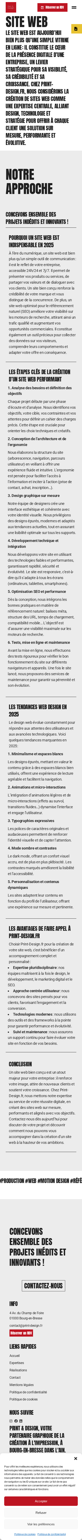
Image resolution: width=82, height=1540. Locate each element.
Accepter (41, 1501)
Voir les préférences (41, 1524)
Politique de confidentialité (51, 1534)
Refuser (41, 1512)
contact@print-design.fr (25, 1326)
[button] (76, 1458)
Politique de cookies (25, 1534)
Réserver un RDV (55, 7)
